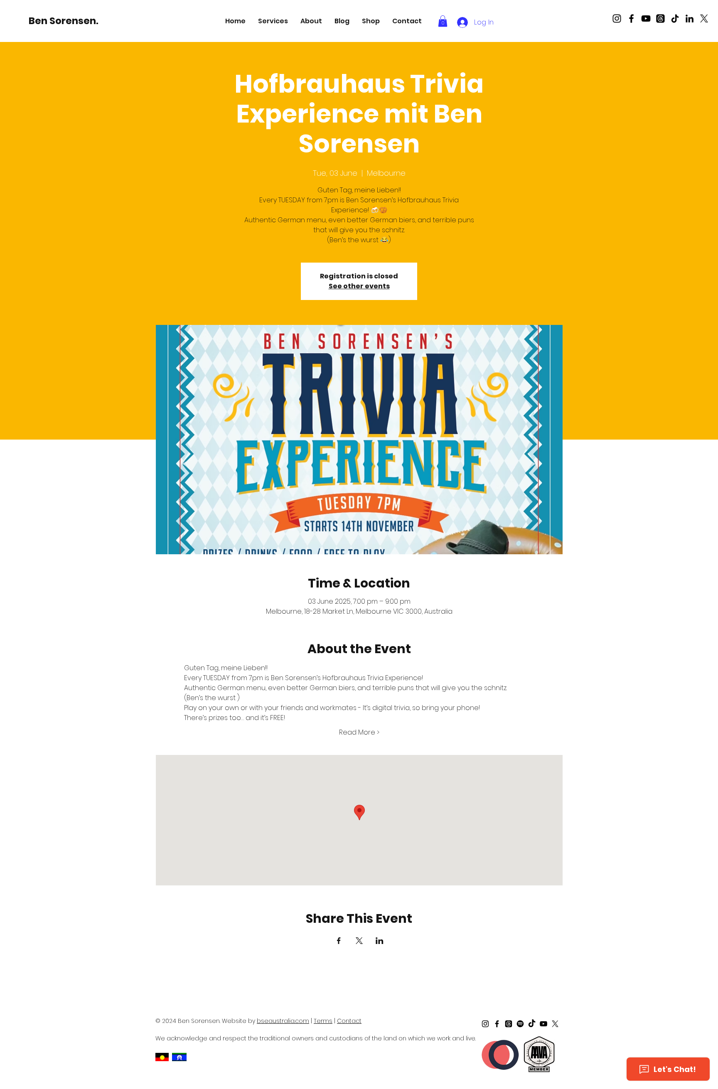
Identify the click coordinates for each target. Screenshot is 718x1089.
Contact (349, 1021)
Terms (323, 1021)
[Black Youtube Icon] (646, 18)
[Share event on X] (359, 940)
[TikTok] (675, 18)
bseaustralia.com (283, 1021)
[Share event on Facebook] (339, 940)
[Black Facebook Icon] (631, 18)
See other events (359, 286)
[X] (704, 18)
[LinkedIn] (689, 18)
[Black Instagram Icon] (616, 18)
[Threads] (660, 18)
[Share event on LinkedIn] (380, 940)
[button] (273, 21)
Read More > (359, 732)
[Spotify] (520, 1023)
